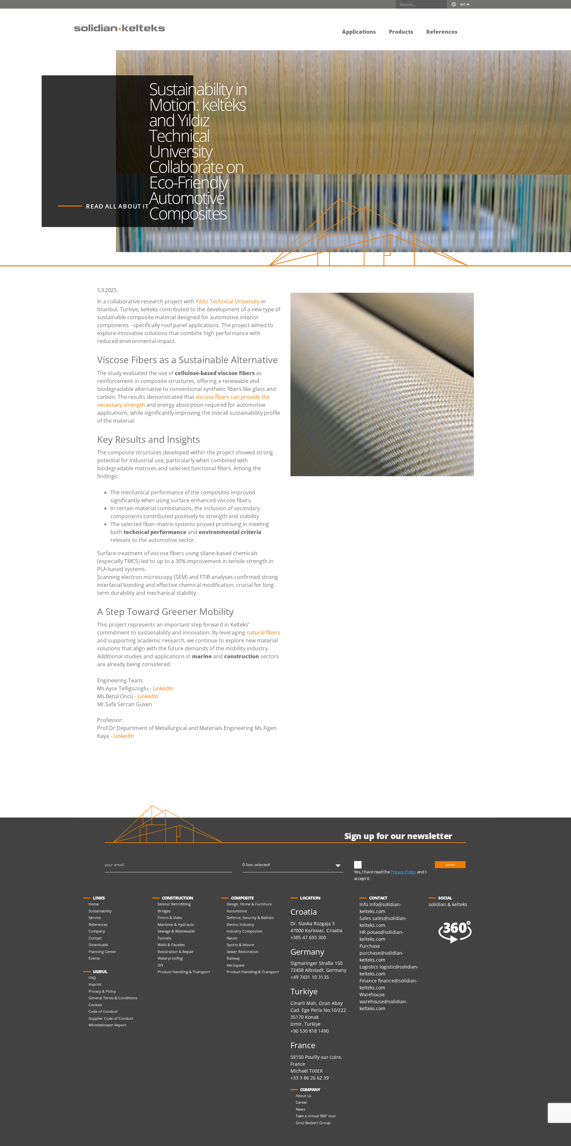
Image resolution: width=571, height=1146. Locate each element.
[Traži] (442, 4)
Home (94, 903)
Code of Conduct (103, 1011)
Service (95, 917)
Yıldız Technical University (228, 301)
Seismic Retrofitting (174, 903)
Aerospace (236, 965)
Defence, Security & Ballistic (250, 917)
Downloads (98, 944)
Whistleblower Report (107, 1024)
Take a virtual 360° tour (316, 1115)
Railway (233, 958)
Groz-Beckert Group (313, 1122)
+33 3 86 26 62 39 (309, 1078)
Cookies (95, 1004)
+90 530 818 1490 (309, 1031)
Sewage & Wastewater (176, 931)
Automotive (237, 910)
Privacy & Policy (102, 991)
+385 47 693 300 (308, 937)
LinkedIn (163, 688)
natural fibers (263, 632)
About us (303, 1095)
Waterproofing (170, 958)
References (98, 924)
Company (97, 931)
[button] (470, 27)
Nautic (232, 938)
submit (450, 864)
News (300, 1109)
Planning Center (102, 951)
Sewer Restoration (242, 951)
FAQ (92, 977)
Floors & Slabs (170, 917)
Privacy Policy (403, 872)
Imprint (95, 984)
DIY (160, 965)
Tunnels (164, 938)
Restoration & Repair (176, 951)
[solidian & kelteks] (119, 27)
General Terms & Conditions (113, 997)
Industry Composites (244, 931)
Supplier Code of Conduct (111, 1018)
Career (301, 1102)
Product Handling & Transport (184, 971)
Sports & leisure (240, 944)
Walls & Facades (171, 944)
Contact (95, 938)
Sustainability (100, 910)
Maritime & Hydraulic (176, 924)
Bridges (164, 910)
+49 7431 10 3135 (309, 977)
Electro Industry (240, 924)
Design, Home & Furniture (249, 903)
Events (94, 958)
